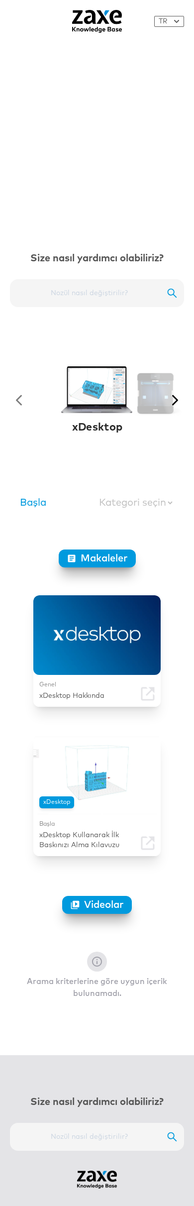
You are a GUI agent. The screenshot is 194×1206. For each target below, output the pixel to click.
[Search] (172, 293)
